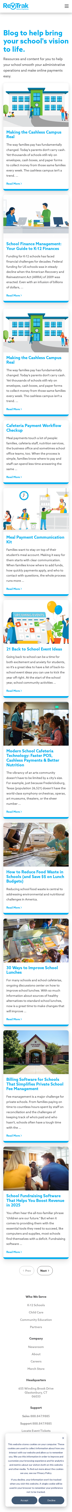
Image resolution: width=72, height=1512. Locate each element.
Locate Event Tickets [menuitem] (36, 1431)
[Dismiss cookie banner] (63, 1438)
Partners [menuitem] (36, 1327)
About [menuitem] (36, 1354)
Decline (51, 1500)
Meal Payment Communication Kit (35, 539)
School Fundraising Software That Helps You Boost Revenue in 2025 (35, 1200)
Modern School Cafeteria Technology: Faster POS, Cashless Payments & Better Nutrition (32, 758)
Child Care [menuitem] (36, 1312)
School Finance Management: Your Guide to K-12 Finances (33, 246)
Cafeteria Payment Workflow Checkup (33, 428)
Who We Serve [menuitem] (36, 1297)
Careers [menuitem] (36, 1361)
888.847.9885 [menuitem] (36, 1416)
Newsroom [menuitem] (36, 1347)
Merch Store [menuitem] (36, 1369)
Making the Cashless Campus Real (33, 134)
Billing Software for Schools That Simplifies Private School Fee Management (34, 1084)
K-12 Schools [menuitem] (36, 1305)
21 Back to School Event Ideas (34, 649)
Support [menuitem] (36, 1408)
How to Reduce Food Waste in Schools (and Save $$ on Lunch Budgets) (35, 877)
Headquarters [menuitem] (36, 1380)
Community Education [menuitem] (36, 1320)
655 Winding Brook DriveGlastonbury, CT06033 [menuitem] (36, 1392)
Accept (24, 1500)
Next (43, 1270)
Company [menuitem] (36, 1338)
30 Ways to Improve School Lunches (32, 970)
